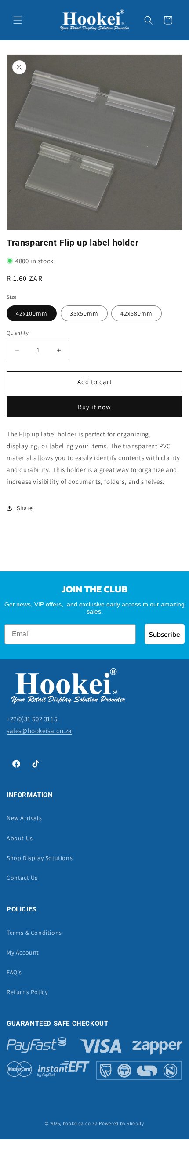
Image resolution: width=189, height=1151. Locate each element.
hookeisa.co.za (80, 1123)
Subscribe (164, 634)
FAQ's (14, 972)
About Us (20, 838)
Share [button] (25, 508)
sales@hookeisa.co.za (39, 730)
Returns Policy (27, 992)
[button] (17, 20)
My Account (23, 952)
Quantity (18, 333)
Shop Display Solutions (40, 858)
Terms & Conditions (34, 933)
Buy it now (94, 407)
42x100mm (31, 313)
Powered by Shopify (121, 1123)
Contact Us (22, 878)
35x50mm (84, 313)
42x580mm (136, 313)
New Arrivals (24, 818)
